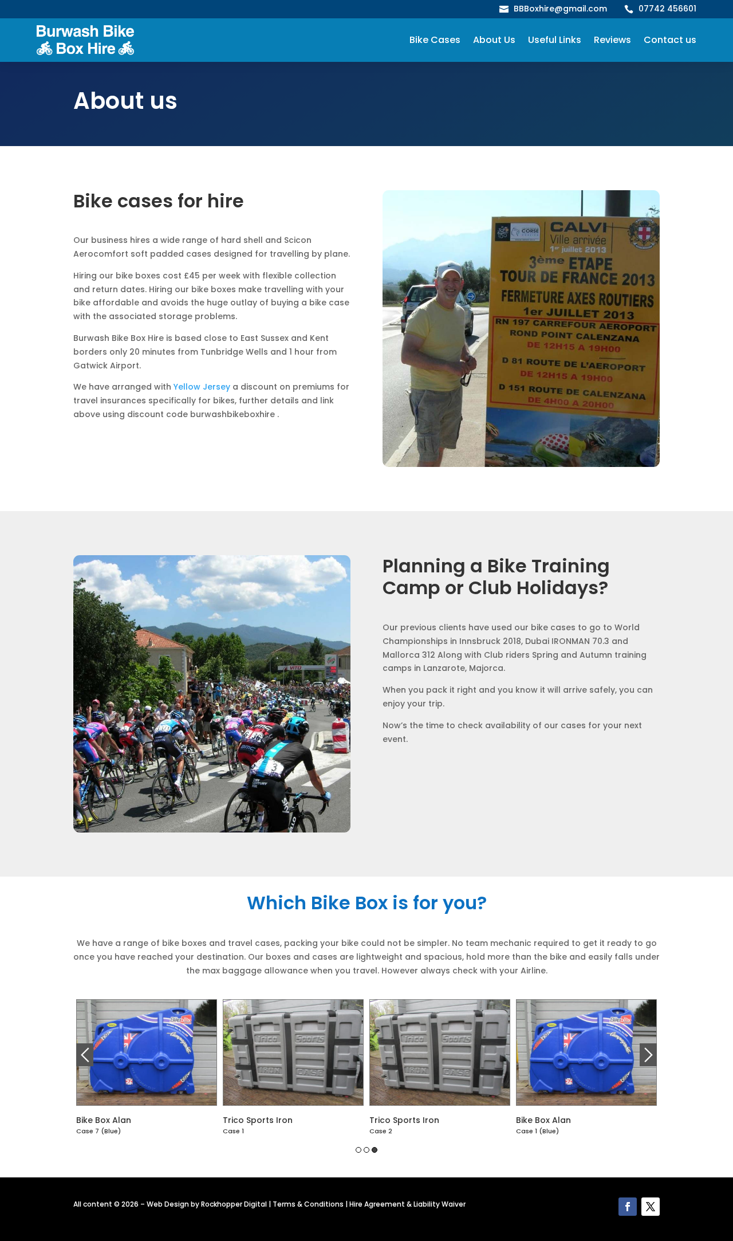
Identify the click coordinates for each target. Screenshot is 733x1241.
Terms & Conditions (308, 1204)
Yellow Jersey (202, 386)
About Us (494, 39)
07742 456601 (667, 8)
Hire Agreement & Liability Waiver (407, 1204)
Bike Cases (434, 39)
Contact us (670, 39)
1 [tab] (358, 1150)
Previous (84, 1054)
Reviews (612, 39)
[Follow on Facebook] (627, 1206)
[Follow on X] (650, 1206)
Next (648, 1054)
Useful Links (554, 39)
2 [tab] (366, 1150)
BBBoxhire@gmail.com (560, 8)
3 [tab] (374, 1150)
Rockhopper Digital (234, 1204)
